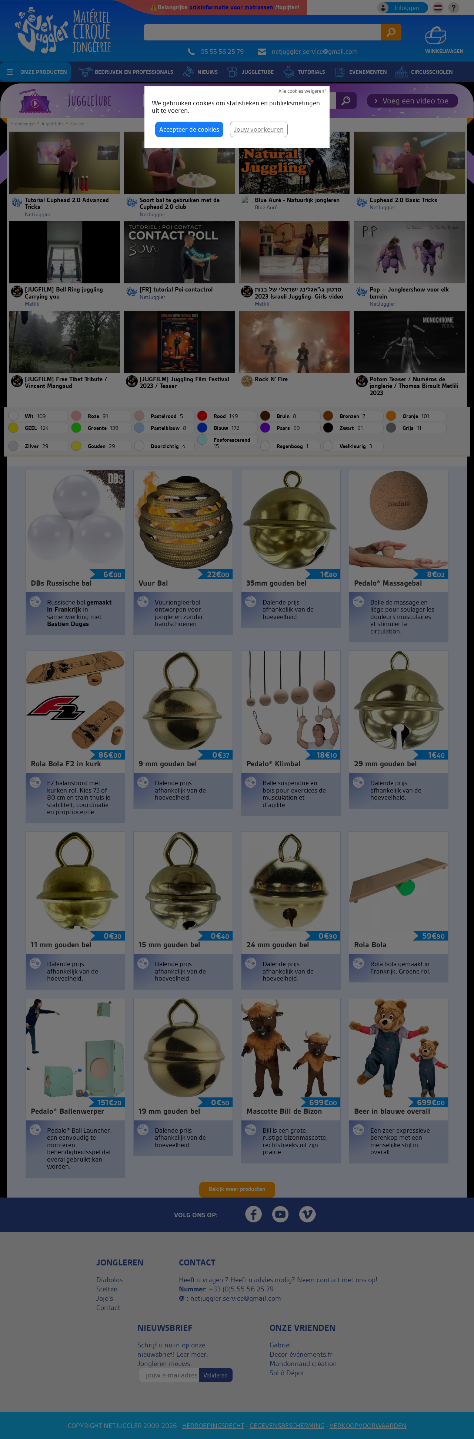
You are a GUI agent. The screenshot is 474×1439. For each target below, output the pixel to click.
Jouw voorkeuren (259, 129)
